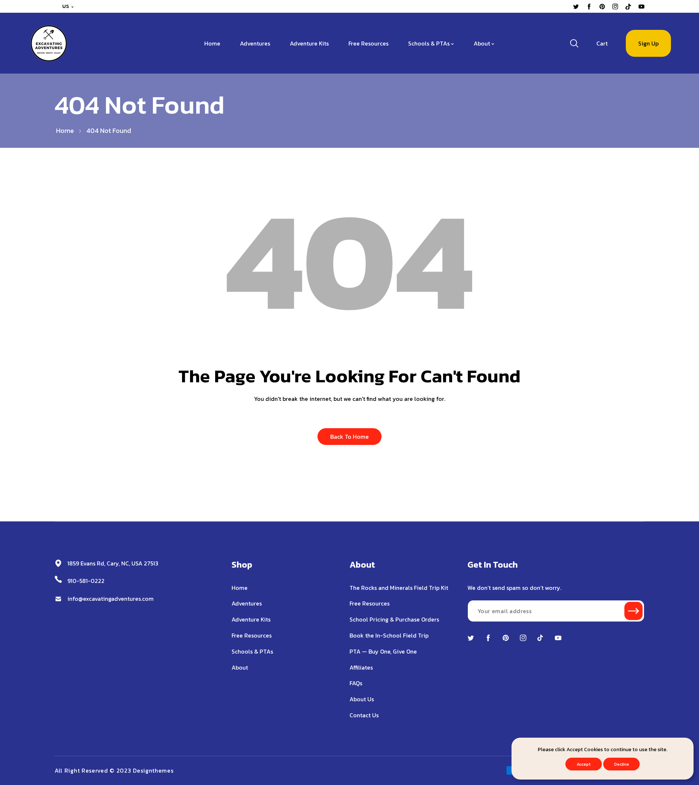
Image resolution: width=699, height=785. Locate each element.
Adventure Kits (251, 619)
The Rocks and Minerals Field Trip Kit (399, 587)
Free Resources (252, 635)
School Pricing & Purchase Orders (394, 619)
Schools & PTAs (252, 651)
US (65, 6)
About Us (362, 699)
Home (65, 130)
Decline (621, 764)
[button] (602, 43)
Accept (584, 764)
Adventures (247, 603)
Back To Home (349, 436)
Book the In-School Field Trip (389, 635)
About (240, 667)
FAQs (356, 683)
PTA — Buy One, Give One (383, 651)
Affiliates (361, 667)
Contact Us (364, 715)
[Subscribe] (633, 611)
